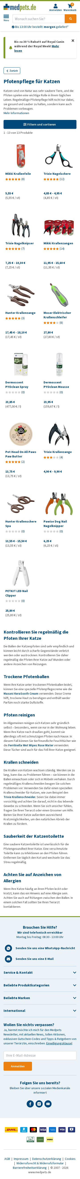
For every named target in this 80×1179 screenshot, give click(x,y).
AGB (7, 1159)
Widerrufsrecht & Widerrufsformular (40, 1163)
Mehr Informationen (16, 113)
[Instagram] (40, 1105)
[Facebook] (31, 1105)
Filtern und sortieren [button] (41, 124)
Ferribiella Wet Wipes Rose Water (30, 745)
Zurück (14, 70)
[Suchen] (70, 18)
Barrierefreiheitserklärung (30, 1168)
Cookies (70, 1159)
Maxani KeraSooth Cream (21, 693)
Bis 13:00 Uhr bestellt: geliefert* (41, 27)
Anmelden (18, 1066)
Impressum (21, 1159)
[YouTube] (48, 1105)
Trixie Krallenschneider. (20, 797)
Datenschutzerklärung (47, 1159)
